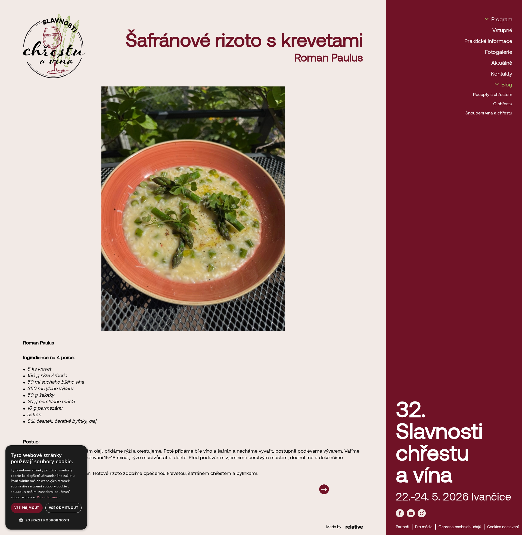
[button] (46, 520)
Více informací (48, 497)
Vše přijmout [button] (26, 507)
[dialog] (46, 487)
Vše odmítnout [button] (63, 507)
